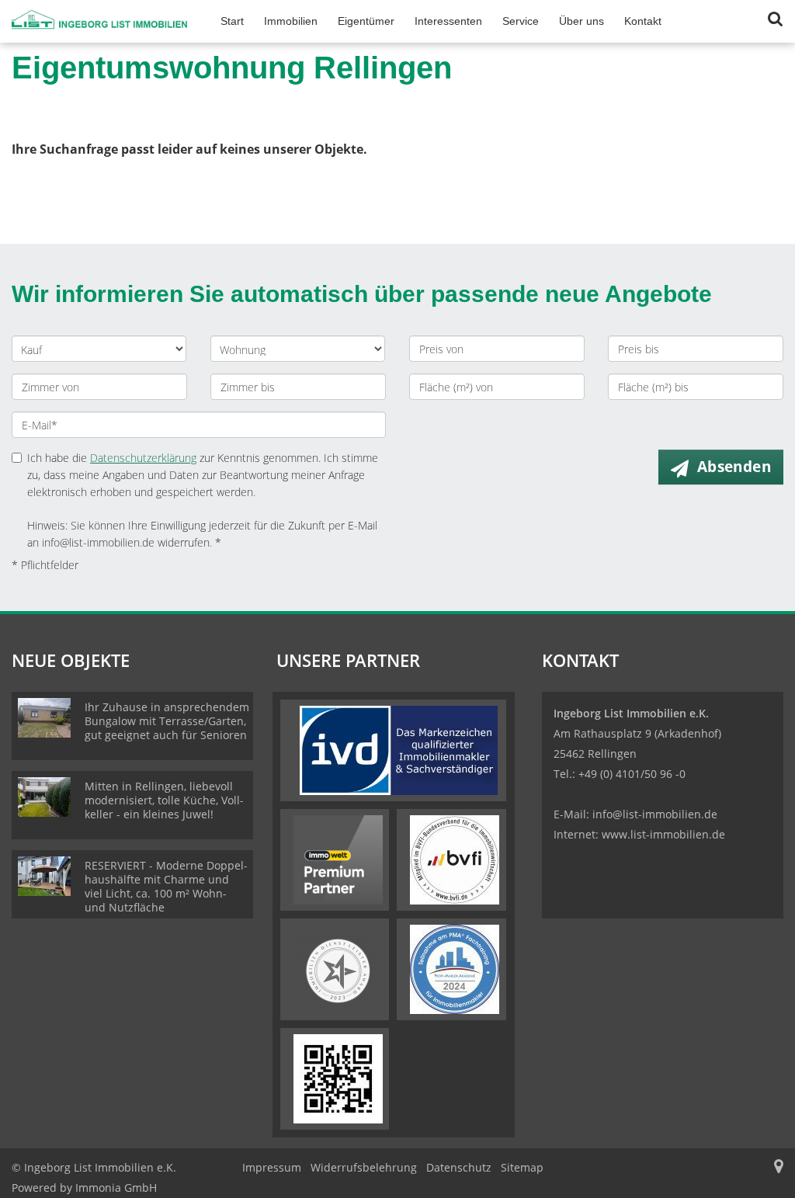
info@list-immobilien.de (654, 814)
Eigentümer (366, 21)
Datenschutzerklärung (143, 457)
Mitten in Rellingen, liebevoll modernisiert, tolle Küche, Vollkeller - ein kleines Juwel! (164, 800)
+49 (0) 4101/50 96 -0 (632, 773)
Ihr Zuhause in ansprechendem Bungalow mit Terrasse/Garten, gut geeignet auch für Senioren (167, 721)
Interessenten (448, 21)
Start (232, 21)
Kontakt (642, 21)
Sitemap (522, 1167)
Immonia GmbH (116, 1187)
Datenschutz (458, 1167)
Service (520, 21)
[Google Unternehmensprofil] (778, 1167)
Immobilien (291, 21)
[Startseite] (99, 21)
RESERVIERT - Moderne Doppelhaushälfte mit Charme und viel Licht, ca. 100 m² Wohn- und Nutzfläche (166, 886)
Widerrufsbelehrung (364, 1167)
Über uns (581, 21)
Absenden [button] (734, 467)
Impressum (271, 1167)
